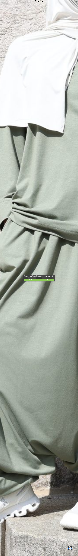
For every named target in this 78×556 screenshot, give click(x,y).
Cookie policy (26, 277)
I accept (46, 279)
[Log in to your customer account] (75, 1)
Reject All (31, 279)
